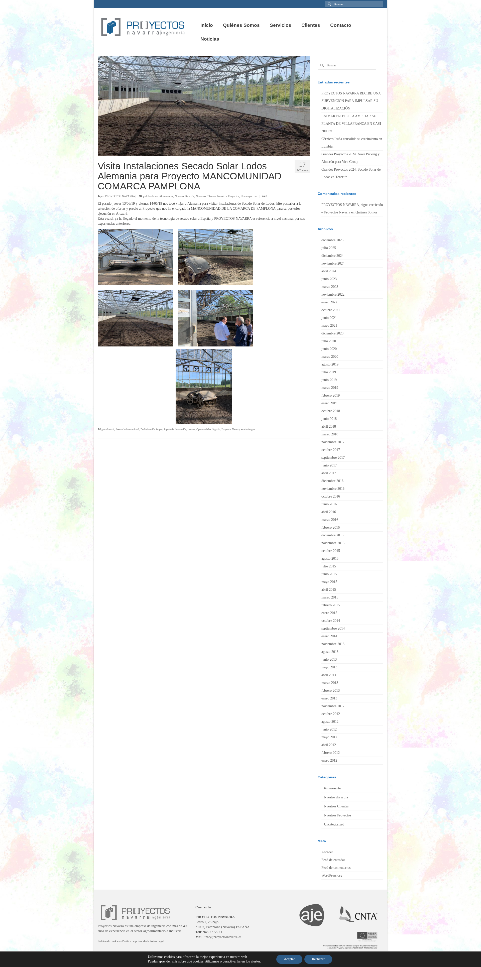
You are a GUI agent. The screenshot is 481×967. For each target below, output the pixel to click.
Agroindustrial (107, 429)
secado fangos (248, 429)
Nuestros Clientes (206, 196)
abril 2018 (328, 426)
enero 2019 (329, 403)
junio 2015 (329, 574)
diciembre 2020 (332, 333)
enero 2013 (329, 698)
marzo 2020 (329, 356)
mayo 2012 (329, 737)
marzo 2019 (329, 388)
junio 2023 (329, 279)
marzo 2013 (329, 683)
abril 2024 (328, 271)
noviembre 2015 (332, 543)
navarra (191, 429)
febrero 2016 (330, 527)
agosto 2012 (329, 721)
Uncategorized (249, 196)
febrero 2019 (330, 395)
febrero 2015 (330, 605)
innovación (180, 429)
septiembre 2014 (333, 628)
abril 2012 (328, 745)
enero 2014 (329, 636)
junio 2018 (329, 419)
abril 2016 (328, 512)
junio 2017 (329, 465)
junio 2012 (329, 729)
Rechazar (318, 959)
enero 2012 (329, 760)
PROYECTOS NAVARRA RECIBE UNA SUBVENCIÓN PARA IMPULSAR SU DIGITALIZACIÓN (351, 100)
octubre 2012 (330, 714)
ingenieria (169, 429)
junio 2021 (329, 318)
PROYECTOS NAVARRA (120, 196)
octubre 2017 (330, 450)
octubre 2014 (330, 621)
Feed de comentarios (335, 868)
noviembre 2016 (332, 489)
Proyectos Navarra (230, 429)
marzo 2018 (329, 434)
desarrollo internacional (127, 429)
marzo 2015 (329, 597)
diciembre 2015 (332, 535)
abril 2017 (328, 473)
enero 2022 (329, 302)
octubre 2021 (330, 310)
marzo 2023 (329, 287)
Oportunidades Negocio (208, 429)
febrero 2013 (330, 690)
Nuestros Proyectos (228, 196)
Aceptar (289, 959)
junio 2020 (329, 349)
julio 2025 (328, 248)
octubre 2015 (330, 551)
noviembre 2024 (332, 263)
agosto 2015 (329, 558)
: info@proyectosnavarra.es (218, 937)
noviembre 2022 (332, 294)
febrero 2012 (330, 753)
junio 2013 (329, 659)
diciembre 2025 (332, 240)
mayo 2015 (329, 582)
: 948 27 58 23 (208, 932)
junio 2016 (329, 504)
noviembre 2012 (332, 706)
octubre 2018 (330, 411)
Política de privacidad (135, 941)
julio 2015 (328, 566)
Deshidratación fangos (152, 429)
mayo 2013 (329, 667)
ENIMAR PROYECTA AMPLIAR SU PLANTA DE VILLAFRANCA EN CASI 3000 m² (351, 123)
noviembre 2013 (332, 644)
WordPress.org (331, 875)
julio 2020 (328, 341)
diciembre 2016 (332, 481)
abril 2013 (328, 675)
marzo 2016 (329, 520)
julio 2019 (328, 372)
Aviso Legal (157, 941)
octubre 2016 (330, 496)
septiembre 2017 (333, 457)
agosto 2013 (329, 652)
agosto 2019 (329, 364)
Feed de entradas (333, 860)
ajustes (255, 961)
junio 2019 (329, 380)
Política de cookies (109, 941)
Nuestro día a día (184, 196)
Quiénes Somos (366, 212)
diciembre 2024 (332, 256)
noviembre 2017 (332, 442)
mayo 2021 (329, 325)
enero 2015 (329, 613)
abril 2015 (328, 589)
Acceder (327, 852)
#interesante (166, 196)
